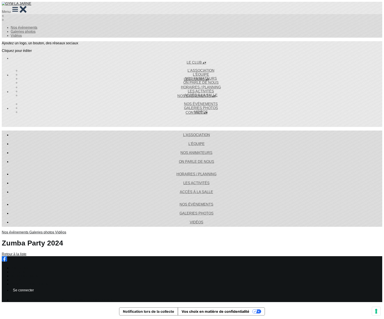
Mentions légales (24, 276)
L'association (201, 70)
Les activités (201, 91)
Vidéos (16, 35)
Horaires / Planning (201, 87)
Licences (18, 272)
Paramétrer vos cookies (29, 284)
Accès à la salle (196, 192)
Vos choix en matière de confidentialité (215, 311)
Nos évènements (24, 27)
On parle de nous (201, 82)
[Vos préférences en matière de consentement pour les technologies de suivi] (376, 311)
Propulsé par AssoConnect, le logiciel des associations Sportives (62, 300)
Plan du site (20, 268)
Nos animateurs (196, 153)
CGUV (16, 280)
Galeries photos (23, 31)
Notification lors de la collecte (148, 311)
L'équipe (201, 74)
